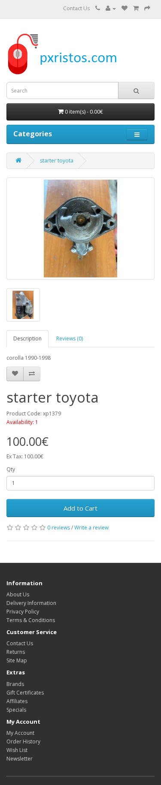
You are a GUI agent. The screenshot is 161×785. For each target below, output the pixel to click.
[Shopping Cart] (136, 8)
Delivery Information (31, 603)
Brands (15, 684)
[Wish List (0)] (125, 8)
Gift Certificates (25, 692)
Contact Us (76, 8)
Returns (15, 652)
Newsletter (19, 758)
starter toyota (56, 160)
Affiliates (16, 701)
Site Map (16, 660)
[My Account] (111, 8)
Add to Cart (80, 508)
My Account (20, 733)
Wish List (16, 750)
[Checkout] (147, 8)
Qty (10, 469)
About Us (17, 594)
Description (27, 338)
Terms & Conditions (30, 620)
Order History (23, 741)
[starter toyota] (80, 228)
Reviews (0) (69, 338)
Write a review (91, 527)
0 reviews (58, 527)
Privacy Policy (22, 611)
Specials (16, 709)
